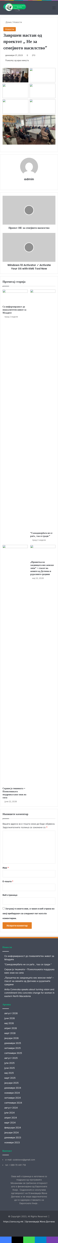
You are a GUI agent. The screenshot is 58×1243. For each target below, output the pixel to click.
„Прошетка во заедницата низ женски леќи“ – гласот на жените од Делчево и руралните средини (42, 568)
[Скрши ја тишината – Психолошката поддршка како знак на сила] (15, 665)
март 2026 (10, 1033)
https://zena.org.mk (13, 1221)
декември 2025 (12, 1043)
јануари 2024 (11, 1132)
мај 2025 (9, 1073)
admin (29, 179)
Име (6, 867)
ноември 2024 (12, 1093)
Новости (17, 22)
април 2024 (10, 1117)
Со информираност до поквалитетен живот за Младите (14, 309)
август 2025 (11, 1058)
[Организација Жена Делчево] (14, 8)
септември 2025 (13, 1053)
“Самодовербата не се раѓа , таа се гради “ (41, 534)
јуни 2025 (9, 1068)
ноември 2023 (12, 1142)
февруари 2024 (12, 1127)
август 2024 (11, 1107)
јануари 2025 (11, 1083)
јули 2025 (9, 1063)
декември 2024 (12, 1088)
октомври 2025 (12, 1048)
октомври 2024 (12, 1097)
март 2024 (10, 1122)
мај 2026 (9, 1023)
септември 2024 (13, 1102)
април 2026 (10, 1028)
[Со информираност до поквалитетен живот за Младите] (15, 297)
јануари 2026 (11, 1038)
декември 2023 (12, 1137)
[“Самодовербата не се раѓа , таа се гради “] (42, 410)
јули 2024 (9, 1112)
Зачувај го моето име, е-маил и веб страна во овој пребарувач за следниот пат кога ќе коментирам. (28, 913)
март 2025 (9, 1078)
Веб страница (10, 895)
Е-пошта (8, 881)
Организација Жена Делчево (40, 1221)
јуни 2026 (9, 1018)
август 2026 (11, 1013)
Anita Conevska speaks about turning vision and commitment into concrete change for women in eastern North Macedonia (29, 992)
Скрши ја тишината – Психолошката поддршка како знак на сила (14, 793)
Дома (8, 22)
